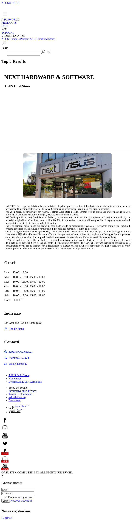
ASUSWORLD (10, 2)
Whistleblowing (17, 397)
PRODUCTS (9, 22)
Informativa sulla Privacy (22, 390)
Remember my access (18, 497)
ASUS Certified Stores (42, 38)
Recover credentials (21, 500)
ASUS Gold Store (18, 375)
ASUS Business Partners (15, 38)
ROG (4, 25)
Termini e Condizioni (20, 394)
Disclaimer (14, 400)
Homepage (14, 378)
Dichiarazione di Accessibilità (25, 381)
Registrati (6, 517)
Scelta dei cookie (17, 387)
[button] (3, 7)
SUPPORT (7, 32)
